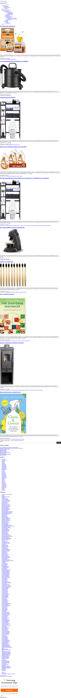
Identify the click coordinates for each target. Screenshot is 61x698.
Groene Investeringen (5, 602)
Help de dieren (6, 21)
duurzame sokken (8, 19)
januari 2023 (4, 484)
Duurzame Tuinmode (5, 533)
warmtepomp (4, 665)
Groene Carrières (4, 578)
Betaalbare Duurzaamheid (6, 496)
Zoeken (1, 441)
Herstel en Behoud (5, 643)
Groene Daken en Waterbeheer (6, 582)
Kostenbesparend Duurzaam (6, 646)
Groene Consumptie (5, 579)
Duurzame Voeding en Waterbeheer (7, 536)
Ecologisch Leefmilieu (5, 546)
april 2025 (3, 462)
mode (3, 650)
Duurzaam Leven (4, 503)
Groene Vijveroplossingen (6, 632)
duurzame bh (8, 15)
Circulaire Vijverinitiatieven (6, 500)
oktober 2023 (4, 476)
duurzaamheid (33, 225)
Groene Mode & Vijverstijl (6, 613)
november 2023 (4, 475)
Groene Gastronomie (5, 591)
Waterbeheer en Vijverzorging (6, 667)
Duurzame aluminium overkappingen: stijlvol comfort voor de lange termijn (11, 448)
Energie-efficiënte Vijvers (6, 557)
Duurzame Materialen (5, 524)
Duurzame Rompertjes (9, 16)
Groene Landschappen (5, 604)
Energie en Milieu (4, 555)
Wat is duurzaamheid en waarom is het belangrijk (12, 227)
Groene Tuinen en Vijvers (6, 626)
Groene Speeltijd (4, 618)
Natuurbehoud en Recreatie (6, 651)
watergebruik (4, 668)
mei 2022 (3, 489)
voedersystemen (8, 23)
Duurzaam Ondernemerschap (6, 508)
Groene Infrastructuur (5, 597)
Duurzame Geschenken (5, 519)
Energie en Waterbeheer (5, 556)
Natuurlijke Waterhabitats (6, 657)
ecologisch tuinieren (5, 548)
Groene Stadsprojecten (5, 621)
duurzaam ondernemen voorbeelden (5, 454)
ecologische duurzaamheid (46, 225)
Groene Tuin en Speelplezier (6, 624)
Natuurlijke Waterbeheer (5, 656)
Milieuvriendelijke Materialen (6, 649)
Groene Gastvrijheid (5, 592)
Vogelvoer (7, 22)
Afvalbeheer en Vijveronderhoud (7, 494)
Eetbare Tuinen (4, 551)
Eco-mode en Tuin (4, 541)
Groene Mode (4, 611)
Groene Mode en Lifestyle (6, 614)
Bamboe (13, 140)
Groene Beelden (4, 568)
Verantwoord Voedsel (5, 664)
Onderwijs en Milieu (5, 658)
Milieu (3, 648)
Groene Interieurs (4, 601)
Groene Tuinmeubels (5, 629)
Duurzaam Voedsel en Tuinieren (7, 512)
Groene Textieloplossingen (6, 623)
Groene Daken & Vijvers (5, 581)
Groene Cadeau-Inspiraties (6, 577)
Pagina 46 (15, 440)
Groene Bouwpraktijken (5, 574)
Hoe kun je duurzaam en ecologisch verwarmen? (12, 342)
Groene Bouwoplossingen (6, 573)
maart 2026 (3, 459)
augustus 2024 (4, 469)
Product (38, 141)
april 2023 (3, 481)
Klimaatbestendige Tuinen (6, 645)
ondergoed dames (10, 12)
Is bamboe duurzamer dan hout (7, 97)
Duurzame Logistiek (5, 523)
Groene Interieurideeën (5, 600)
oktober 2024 (4, 467)
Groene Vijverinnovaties (5, 631)
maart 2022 (3, 490)
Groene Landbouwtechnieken (6, 603)
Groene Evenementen (5, 588)
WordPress (10, 676)
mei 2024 (3, 471)
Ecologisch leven (13, 59)
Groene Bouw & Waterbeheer (6, 569)
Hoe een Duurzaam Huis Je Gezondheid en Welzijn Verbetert (9, 447)
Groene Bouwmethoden (5, 572)
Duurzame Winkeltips (5, 539)
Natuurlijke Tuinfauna (5, 655)
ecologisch (16, 340)
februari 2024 (4, 473)
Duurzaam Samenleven (5, 509)
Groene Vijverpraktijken (5, 633)
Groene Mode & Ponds (5, 612)
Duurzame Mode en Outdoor (6, 527)
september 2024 (4, 468)
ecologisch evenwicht (21, 340)
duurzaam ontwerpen (3, 450)
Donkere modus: (2, 697)
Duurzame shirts (8, 17)
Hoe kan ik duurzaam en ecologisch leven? (10, 392)
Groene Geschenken (5, 594)
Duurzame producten (5, 10)
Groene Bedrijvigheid (5, 567)
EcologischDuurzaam (3, 1)
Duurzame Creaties (5, 516)
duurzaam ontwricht (3, 455)
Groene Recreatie (4, 617)
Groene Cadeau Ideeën (5, 575)
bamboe (7, 8)
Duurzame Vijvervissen (5, 534)
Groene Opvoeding (5, 616)
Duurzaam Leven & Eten (5, 504)
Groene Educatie (4, 583)
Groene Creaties (4, 580)
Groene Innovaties (4, 599)
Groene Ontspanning (5, 615)
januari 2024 (4, 474)
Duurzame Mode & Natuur (6, 526)
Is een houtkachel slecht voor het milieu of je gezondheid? (14, 61)
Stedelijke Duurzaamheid (5, 662)
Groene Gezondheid (5, 595)
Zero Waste (3, 669)
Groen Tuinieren (4, 565)
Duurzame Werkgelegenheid (6, 538)
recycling (3, 659)
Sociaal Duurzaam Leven (6, 661)
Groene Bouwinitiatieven (5, 570)
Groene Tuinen (4, 625)
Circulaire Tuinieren (5, 498)
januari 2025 (4, 465)
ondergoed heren (10, 13)
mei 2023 (3, 480)
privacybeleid (12, 693)
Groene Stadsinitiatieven (5, 619)
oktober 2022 (4, 486)
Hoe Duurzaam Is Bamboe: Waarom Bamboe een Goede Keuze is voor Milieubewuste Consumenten (24, 178)
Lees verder (2, 56)
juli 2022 (3, 488)
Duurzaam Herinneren (5, 502)
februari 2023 (4, 483)
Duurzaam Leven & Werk (6, 505)
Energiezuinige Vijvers (5, 561)
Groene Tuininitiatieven (5, 628)
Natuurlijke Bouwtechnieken (6, 653)
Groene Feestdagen (5, 589)
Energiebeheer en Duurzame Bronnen (7, 560)
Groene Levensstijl (5, 607)
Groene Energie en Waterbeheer (7, 586)
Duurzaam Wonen (4, 514)
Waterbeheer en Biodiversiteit (6, 666)
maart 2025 (3, 463)
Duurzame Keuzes (4, 521)
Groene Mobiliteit (4, 610)
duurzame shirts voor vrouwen (12, 18)
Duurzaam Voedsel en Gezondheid (7, 511)
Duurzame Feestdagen (5, 517)
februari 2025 (4, 464)
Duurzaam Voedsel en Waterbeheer (7, 513)
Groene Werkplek (4, 638)
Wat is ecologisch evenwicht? (7, 294)
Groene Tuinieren (4, 627)
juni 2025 (3, 460)
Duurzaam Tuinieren (5, 510)
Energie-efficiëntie (4, 558)
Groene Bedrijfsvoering (5, 566)
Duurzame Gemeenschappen (6, 518)
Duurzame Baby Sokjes (9, 14)
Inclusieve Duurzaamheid (6, 644)
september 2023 (4, 477)
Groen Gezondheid (5, 563)
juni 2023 (3, 479)
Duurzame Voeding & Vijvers (6, 535)
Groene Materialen (5, 609)
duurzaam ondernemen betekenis (5, 452)
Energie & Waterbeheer (5, 554)
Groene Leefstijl (4, 606)
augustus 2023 (4, 478)
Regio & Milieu (4, 660)
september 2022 (4, 487)
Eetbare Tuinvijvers (5, 552)
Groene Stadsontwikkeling (6, 620)
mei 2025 (3, 461)
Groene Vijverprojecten (5, 634)
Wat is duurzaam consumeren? (7, 26)
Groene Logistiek (4, 608)
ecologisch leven (27, 340)
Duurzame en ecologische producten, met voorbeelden (13, 146)
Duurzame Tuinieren (5, 532)
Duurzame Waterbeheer (5, 537)
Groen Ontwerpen (4, 564)
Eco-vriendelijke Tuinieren (6, 543)
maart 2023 (3, 482)
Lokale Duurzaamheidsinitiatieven (7, 647)
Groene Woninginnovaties (6, 640)
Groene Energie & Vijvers (6, 584)
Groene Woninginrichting (6, 641)
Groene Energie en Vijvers (6, 585)
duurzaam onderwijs (3, 453)
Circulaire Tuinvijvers (5, 499)
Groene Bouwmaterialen (5, 571)
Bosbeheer (3, 497)
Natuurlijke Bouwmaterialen (6, 652)
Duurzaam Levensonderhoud (6, 506)
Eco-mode (3, 540)
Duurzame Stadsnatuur (5, 530)
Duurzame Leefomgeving (6, 522)
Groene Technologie (5, 622)
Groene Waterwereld (5, 637)
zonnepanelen (6, 6)
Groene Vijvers (4, 635)
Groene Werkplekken (5, 639)
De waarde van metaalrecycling (4, 449)
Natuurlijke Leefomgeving (6, 654)
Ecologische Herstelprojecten (6, 549)
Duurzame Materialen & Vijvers (7, 525)
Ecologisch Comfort (5, 545)
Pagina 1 (8, 440)
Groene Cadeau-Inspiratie (6, 576)
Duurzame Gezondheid (5, 520)
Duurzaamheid (4, 5)
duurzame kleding (6, 11)
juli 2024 (3, 470)
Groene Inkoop (4, 598)
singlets (7, 20)
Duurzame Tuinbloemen (5, 531)
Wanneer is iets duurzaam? (6, 261)
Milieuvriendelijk (6, 434)
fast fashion (3, 562)
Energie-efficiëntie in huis (6, 559)
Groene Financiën (4, 590)
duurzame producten (7, 7)
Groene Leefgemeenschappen (6, 605)
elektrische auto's (4, 553)
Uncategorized (4, 663)
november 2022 (4, 485)
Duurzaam (4, 221)
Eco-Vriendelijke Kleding (6, 542)
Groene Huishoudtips (5, 596)
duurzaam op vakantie (3, 451)
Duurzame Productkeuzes (6, 529)
